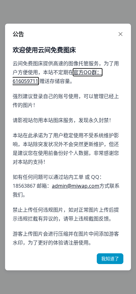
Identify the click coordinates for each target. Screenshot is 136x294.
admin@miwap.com (75, 185)
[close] (120, 34)
